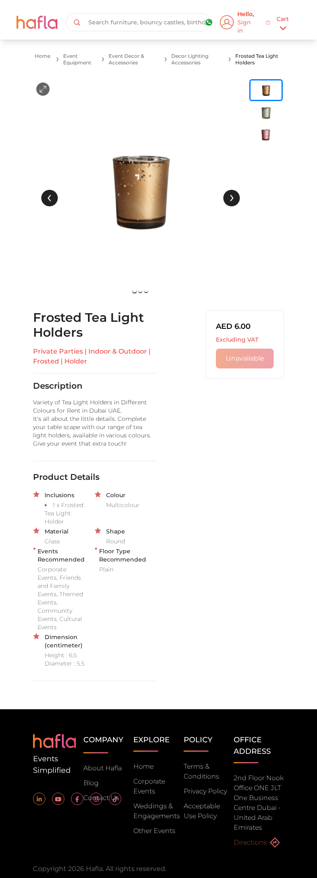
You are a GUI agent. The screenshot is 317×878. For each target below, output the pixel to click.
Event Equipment (77, 59)
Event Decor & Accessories (126, 59)
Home (42, 56)
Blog (91, 783)
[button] (140, 189)
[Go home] (54, 740)
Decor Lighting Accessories (189, 59)
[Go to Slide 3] (146, 290)
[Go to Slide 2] (140, 290)
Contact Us (101, 798)
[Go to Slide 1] (135, 290)
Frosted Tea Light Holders (256, 59)
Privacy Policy (205, 791)
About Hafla (102, 768)
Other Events (154, 831)
